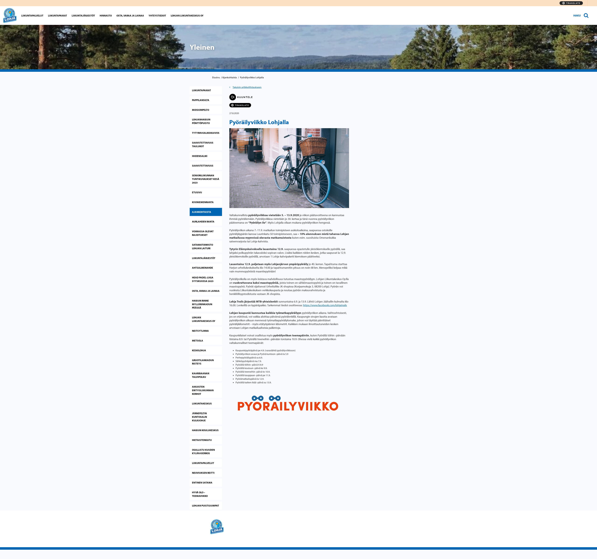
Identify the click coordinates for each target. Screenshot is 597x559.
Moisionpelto (200, 109)
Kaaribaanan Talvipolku (200, 375)
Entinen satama (202, 482)
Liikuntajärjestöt (83, 15)
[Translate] (571, 3)
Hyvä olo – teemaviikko (200, 494)
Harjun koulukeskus (205, 430)
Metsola (197, 340)
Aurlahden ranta (203, 221)
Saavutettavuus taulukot (202, 144)
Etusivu (216, 77)
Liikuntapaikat (57, 15)
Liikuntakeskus (202, 403)
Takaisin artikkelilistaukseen (247, 87)
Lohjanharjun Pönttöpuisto (201, 121)
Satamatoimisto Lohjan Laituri (202, 246)
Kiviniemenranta (203, 202)
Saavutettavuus (202, 165)
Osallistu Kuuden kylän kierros (203, 451)
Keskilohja (199, 350)
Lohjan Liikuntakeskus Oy (187, 15)
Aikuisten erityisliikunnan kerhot (203, 390)
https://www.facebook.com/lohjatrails (325, 305)
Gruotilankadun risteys (203, 362)
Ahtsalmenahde (202, 267)
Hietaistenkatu (202, 440)
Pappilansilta (200, 100)
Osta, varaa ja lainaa (130, 15)
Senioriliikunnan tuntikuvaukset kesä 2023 (205, 179)
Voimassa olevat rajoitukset (203, 233)
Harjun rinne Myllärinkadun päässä (202, 304)
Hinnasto (106, 15)
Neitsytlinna (200, 330)
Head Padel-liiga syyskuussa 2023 (202, 279)
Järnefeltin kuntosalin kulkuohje (199, 417)
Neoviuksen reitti (203, 472)
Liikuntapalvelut (32, 15)
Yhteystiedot (157, 15)
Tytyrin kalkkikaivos (205, 132)
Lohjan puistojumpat (205, 505)
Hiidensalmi (199, 156)
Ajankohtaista (229, 77)
